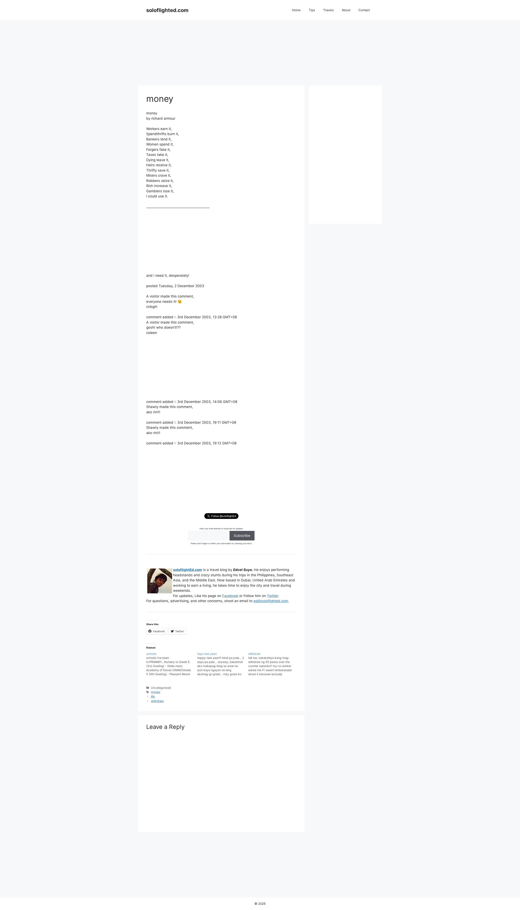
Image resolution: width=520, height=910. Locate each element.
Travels (328, 10)
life (153, 696)
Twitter (272, 596)
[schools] (171, 664)
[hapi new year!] (222, 664)
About (346, 10)
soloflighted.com (167, 10)
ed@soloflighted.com (271, 601)
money (155, 692)
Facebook (230, 596)
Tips (312, 10)
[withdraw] (273, 664)
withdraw (157, 701)
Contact (364, 10)
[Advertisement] (260, 50)
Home (296, 10)
